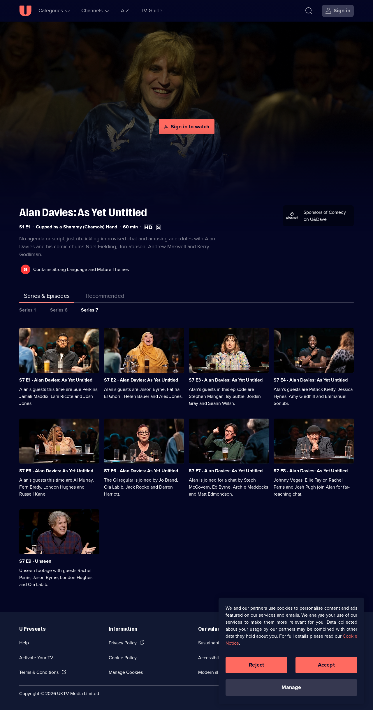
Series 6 (59, 310)
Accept (326, 665)
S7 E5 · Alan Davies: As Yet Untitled (56, 470)
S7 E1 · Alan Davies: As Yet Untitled (55, 380)
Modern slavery (213, 672)
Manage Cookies (126, 672)
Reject (256, 665)
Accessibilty (210, 657)
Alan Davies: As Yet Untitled (83, 212)
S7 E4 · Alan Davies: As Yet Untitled (311, 380)
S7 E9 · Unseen (35, 561)
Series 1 (27, 310)
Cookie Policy (123, 657)
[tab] (105, 297)
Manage (291, 687)
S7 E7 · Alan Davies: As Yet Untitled (226, 470)
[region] (291, 650)
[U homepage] (25, 11)
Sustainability (211, 642)
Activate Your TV (36, 657)
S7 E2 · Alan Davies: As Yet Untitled (141, 380)
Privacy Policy (123, 642)
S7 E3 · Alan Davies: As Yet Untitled (226, 380)
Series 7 (89, 310)
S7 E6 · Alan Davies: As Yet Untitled (141, 470)
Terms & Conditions (39, 672)
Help (24, 642)
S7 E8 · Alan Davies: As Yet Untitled (311, 470)
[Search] (309, 11)
